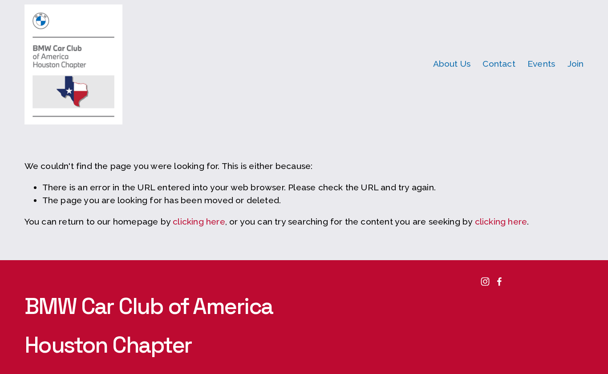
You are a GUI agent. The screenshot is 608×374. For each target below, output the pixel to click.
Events (541, 64)
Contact (498, 64)
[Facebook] (499, 281)
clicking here (199, 222)
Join (575, 64)
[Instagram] (485, 281)
